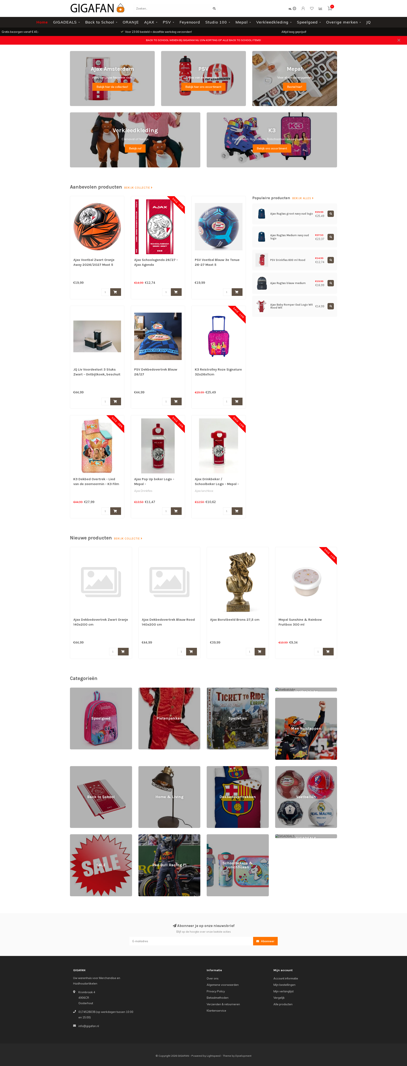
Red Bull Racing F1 (150, 836)
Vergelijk (279, 997)
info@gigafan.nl (88, 1026)
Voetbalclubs (283, 689)
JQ (368, 22)
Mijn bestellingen (284, 984)
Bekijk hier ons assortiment (203, 86)
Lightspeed (213, 1055)
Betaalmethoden (218, 997)
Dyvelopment (243, 1055)
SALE (73, 836)
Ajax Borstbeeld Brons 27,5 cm (234, 620)
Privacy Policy (216, 991)
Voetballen (282, 768)
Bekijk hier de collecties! (112, 86)
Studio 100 (216, 22)
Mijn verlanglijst (283, 991)
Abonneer (267, 941)
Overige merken (342, 22)
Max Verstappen (286, 699)
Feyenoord (190, 22)
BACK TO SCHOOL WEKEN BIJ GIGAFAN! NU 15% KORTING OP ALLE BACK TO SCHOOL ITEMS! (203, 40)
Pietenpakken (147, 689)
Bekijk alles (302, 198)
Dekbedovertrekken (220, 768)
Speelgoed (307, 22)
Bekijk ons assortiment (272, 148)
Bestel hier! (294, 86)
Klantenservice (216, 1010)
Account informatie (285, 978)
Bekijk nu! (135, 148)
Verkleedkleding (272, 22)
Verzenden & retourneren (223, 1004)
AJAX (149, 22)
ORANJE (131, 22)
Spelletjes (213, 689)
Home (42, 22)
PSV (167, 22)
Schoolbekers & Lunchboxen (225, 836)
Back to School (99, 22)
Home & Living (147, 768)
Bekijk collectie (137, 187)
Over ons (213, 978)
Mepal (242, 22)
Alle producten (283, 1004)
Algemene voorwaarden (223, 984)
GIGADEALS (65, 22)
